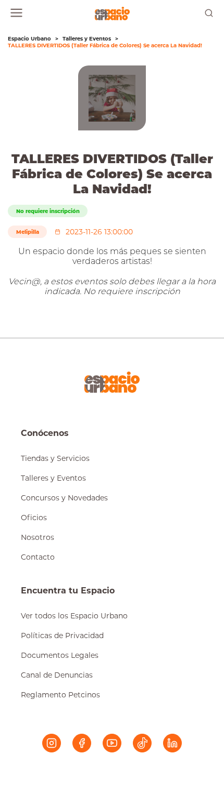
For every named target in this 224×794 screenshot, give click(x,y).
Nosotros (37, 537)
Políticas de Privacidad (62, 635)
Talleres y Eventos (87, 38)
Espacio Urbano (29, 38)
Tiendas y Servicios (55, 458)
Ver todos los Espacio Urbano (74, 615)
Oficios (34, 517)
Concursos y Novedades (64, 497)
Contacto (38, 557)
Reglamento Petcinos (60, 694)
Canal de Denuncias (57, 675)
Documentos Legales (59, 655)
